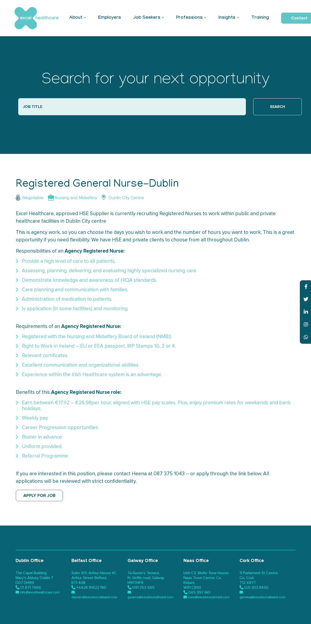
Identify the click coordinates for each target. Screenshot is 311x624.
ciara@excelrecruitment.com (209, 597)
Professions (189, 18)
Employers (109, 18)
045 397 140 (199, 592)
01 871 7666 (30, 587)
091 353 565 (143, 587)
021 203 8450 (256, 587)
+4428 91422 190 (91, 587)
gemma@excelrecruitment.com (150, 597)
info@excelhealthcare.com (40, 592)
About (75, 18)
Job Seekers (146, 18)
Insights (226, 18)
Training (260, 18)
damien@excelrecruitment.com (94, 597)
